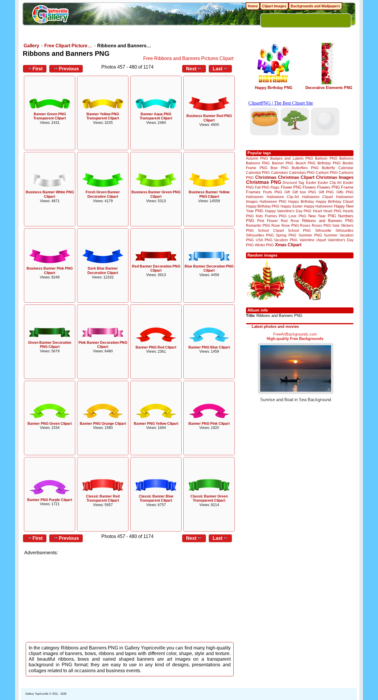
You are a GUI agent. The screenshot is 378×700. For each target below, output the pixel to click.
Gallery (31, 45)
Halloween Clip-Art (283, 197)
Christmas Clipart (296, 177)
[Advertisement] (130, 597)
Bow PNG (280, 168)
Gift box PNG (304, 192)
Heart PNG (332, 211)
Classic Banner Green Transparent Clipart (209, 498)
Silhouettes (344, 230)
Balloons (346, 158)
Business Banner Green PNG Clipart (155, 194)
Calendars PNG (302, 172)
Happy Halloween (318, 206)
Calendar (345, 168)
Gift (287, 192)
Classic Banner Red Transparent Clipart (103, 498)
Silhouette (323, 230)
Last (217, 68)
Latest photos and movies (275, 326)
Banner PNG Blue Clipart (209, 347)
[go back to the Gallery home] (50, 15)
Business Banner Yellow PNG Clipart (209, 194)
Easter (311, 182)
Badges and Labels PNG (291, 158)
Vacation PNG (285, 240)
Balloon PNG (326, 158)
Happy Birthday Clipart (334, 201)
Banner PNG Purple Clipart (49, 500)
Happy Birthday (301, 201)
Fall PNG (262, 187)
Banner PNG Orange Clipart (103, 424)
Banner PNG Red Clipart (156, 347)
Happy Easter (291, 206)
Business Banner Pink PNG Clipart (50, 270)
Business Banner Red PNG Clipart (209, 118)
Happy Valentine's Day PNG (288, 211)
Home (253, 6)
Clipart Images (274, 6)
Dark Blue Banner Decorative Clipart (102, 270)
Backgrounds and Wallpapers (315, 6)
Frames (253, 192)
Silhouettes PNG (260, 235)
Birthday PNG (328, 163)
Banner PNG (282, 163)
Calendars (279, 172)
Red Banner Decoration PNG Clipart (156, 268)
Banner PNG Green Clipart (49, 424)
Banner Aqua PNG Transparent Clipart (156, 116)
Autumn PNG (257, 158)
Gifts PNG (344, 192)
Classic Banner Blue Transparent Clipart (156, 498)
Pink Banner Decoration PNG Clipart (103, 345)
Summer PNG (310, 235)
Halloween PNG (273, 201)
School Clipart (271, 230)
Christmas (265, 177)
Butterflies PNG (305, 168)
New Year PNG (322, 216)
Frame (347, 187)
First (37, 68)
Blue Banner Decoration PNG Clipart (209, 268)
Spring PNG (286, 235)
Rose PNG (290, 225)
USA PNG (264, 240)
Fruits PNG (272, 192)
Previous (69, 68)
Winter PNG (264, 245)
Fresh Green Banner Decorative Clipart (103, 194)
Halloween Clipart (317, 197)
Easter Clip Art (329, 182)
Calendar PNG (258, 172)
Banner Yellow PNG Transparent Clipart (103, 116)
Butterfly (328, 168)
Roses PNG (321, 225)
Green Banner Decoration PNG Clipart (49, 345)
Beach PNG (305, 163)
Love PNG (297, 216)
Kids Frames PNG (271, 216)
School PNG (299, 230)
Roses (305, 225)
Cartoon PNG (326, 172)
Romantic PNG (258, 225)
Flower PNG (291, 187)
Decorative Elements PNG (328, 87)
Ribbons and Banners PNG (327, 220)
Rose (275, 225)
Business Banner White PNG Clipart (50, 194)
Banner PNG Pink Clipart (209, 424)
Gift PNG (326, 192)
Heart (317, 211)
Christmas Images (334, 177)
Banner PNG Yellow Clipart (156, 424)
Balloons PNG (258, 163)
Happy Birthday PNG (273, 87)
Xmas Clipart (288, 244)
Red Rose (290, 221)
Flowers (309, 187)
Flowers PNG (328, 187)
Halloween (254, 197)
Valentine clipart (312, 240)
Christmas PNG (263, 182)
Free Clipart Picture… (68, 45)
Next (191, 68)
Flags (275, 187)
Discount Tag (293, 182)
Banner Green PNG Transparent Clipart (49, 116)
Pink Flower (267, 221)
